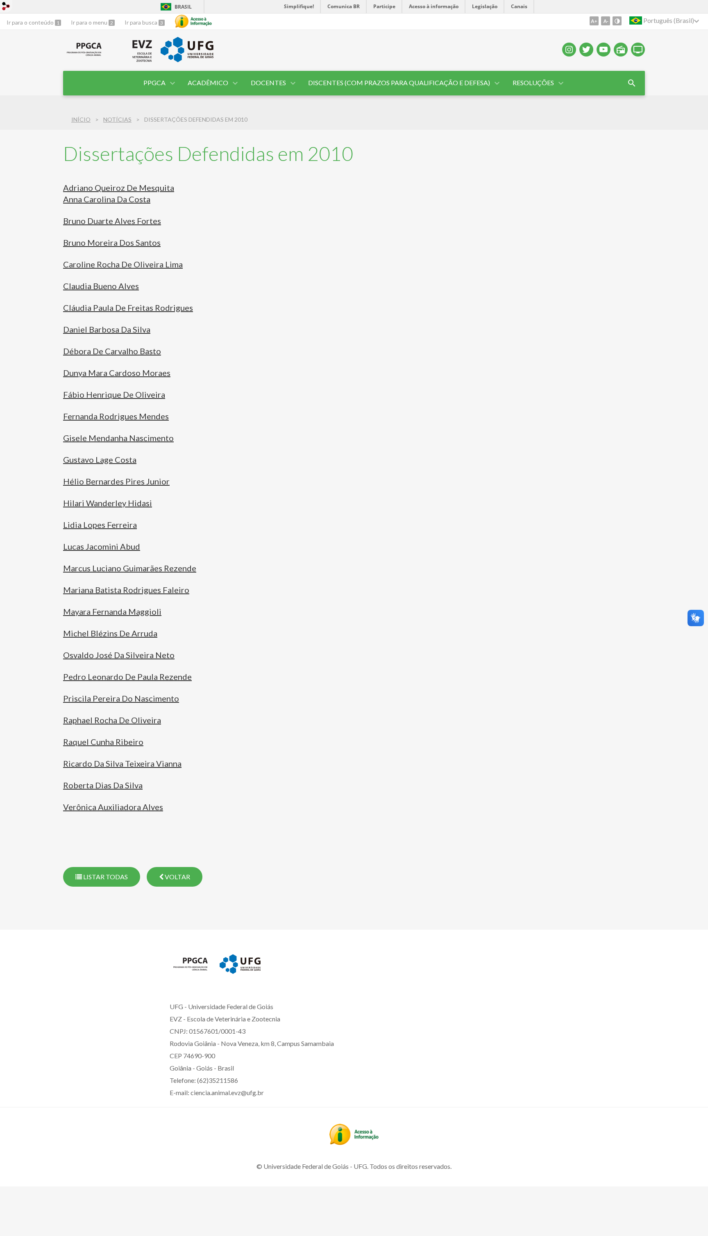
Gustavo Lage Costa (99, 459)
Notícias (117, 119)
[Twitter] (586, 50)
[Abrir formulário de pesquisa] (632, 83)
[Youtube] (603, 50)
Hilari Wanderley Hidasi (107, 503)
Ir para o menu (90, 22)
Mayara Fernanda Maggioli (112, 611)
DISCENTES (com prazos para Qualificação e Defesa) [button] (399, 82)
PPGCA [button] (154, 82)
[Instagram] (569, 50)
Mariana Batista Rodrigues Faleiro (126, 590)
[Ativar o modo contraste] (617, 20)
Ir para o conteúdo (31, 22)
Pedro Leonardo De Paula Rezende (127, 676)
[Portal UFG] (187, 59)
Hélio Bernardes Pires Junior (116, 481)
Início (81, 119)
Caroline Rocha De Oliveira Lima (123, 264)
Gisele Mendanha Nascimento (118, 438)
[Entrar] (6, 7)
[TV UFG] (638, 50)
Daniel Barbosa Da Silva (106, 329)
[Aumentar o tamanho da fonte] (594, 20)
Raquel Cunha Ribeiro (103, 742)
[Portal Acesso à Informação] (354, 1142)
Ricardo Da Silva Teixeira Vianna (122, 763)
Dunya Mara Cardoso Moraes (116, 373)
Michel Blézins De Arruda (110, 633)
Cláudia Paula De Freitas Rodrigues (128, 307)
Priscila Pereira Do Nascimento (121, 698)
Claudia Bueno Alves (101, 286)
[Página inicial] (84, 56)
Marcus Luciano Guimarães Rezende (129, 568)
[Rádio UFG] (621, 50)
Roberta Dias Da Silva (103, 785)
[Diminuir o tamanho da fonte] (605, 20)
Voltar (176, 877)
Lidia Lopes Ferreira (100, 525)
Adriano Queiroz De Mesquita (118, 187)
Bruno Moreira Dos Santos (112, 242)
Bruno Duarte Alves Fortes (112, 221)
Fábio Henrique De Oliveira (114, 394)
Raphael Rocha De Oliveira (112, 720)
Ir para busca (142, 22)
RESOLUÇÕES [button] (533, 82)
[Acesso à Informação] (193, 21)
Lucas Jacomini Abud (101, 546)
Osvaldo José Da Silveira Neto (119, 655)
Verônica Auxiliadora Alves (113, 807)
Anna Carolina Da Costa (106, 199)
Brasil (183, 6)
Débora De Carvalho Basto (112, 351)
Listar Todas (105, 877)
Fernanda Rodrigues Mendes (116, 416)
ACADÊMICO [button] (208, 82)
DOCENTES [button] (268, 82)
